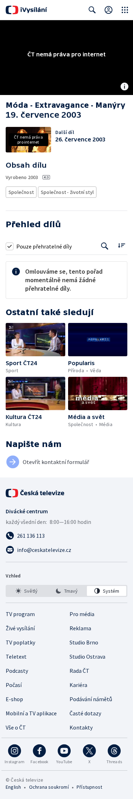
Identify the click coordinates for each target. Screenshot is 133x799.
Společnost (21, 192)
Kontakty (81, 727)
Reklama (80, 628)
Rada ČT (79, 670)
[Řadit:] (121, 245)
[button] (35, 339)
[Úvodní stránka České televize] (35, 493)
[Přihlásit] (108, 10)
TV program (20, 614)
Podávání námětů (91, 699)
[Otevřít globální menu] (125, 10)
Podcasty (17, 670)
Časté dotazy (85, 713)
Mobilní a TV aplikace (31, 713)
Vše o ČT (16, 727)
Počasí (14, 684)
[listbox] (66, 591)
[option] (26, 591)
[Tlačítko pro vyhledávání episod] (105, 246)
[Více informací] (124, 87)
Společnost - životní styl (67, 192)
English (13, 787)
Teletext (16, 656)
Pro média (82, 614)
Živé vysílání (20, 628)
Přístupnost (89, 787)
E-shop (14, 699)
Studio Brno (84, 642)
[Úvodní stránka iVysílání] (26, 10)
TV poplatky (20, 642)
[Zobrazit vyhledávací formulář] (92, 10)
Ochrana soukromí (49, 787)
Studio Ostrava (87, 656)
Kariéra (78, 684)
